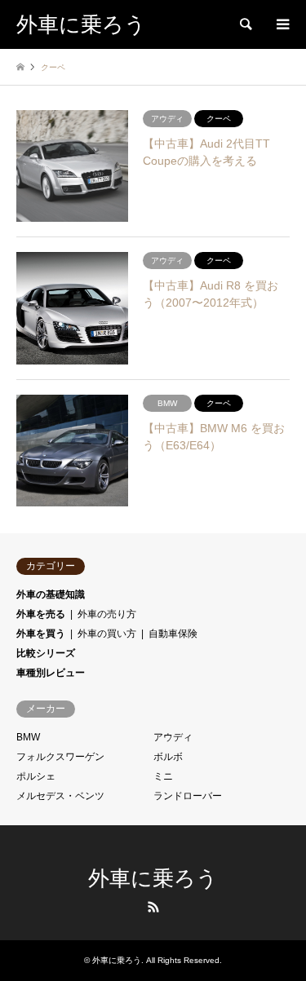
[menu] (281, 24)
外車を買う (40, 633)
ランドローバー (187, 796)
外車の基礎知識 (50, 594)
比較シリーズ (45, 653)
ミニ (163, 776)
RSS (153, 907)
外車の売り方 (107, 614)
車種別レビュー (50, 672)
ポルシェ (35, 776)
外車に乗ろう (153, 878)
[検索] (244, 24)
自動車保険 (173, 633)
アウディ (173, 737)
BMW (28, 737)
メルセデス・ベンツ (60, 796)
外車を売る (40, 614)
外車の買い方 (107, 633)
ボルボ (168, 756)
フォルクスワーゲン (60, 756)
